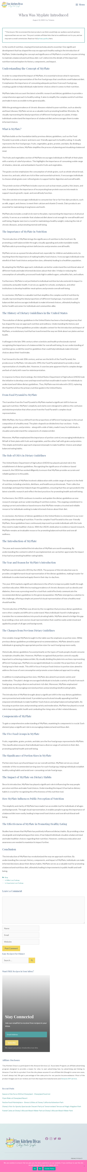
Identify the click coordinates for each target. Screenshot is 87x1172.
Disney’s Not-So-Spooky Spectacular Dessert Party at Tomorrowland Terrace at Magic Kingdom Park (41, 1106)
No (40, 1169)
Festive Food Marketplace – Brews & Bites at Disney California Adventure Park (32, 1102)
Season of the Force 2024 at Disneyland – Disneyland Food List (26, 1094)
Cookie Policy (49, 1169)
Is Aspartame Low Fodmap (14, 883)
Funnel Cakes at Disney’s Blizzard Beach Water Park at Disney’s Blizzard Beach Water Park (37, 1110)
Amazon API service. (69, 1079)
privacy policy (43, 38)
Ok (35, 1169)
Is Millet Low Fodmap (12, 880)
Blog (6, 877)
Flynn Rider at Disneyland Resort (14, 1098)
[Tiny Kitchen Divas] (12, 4)
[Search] (32, 960)
